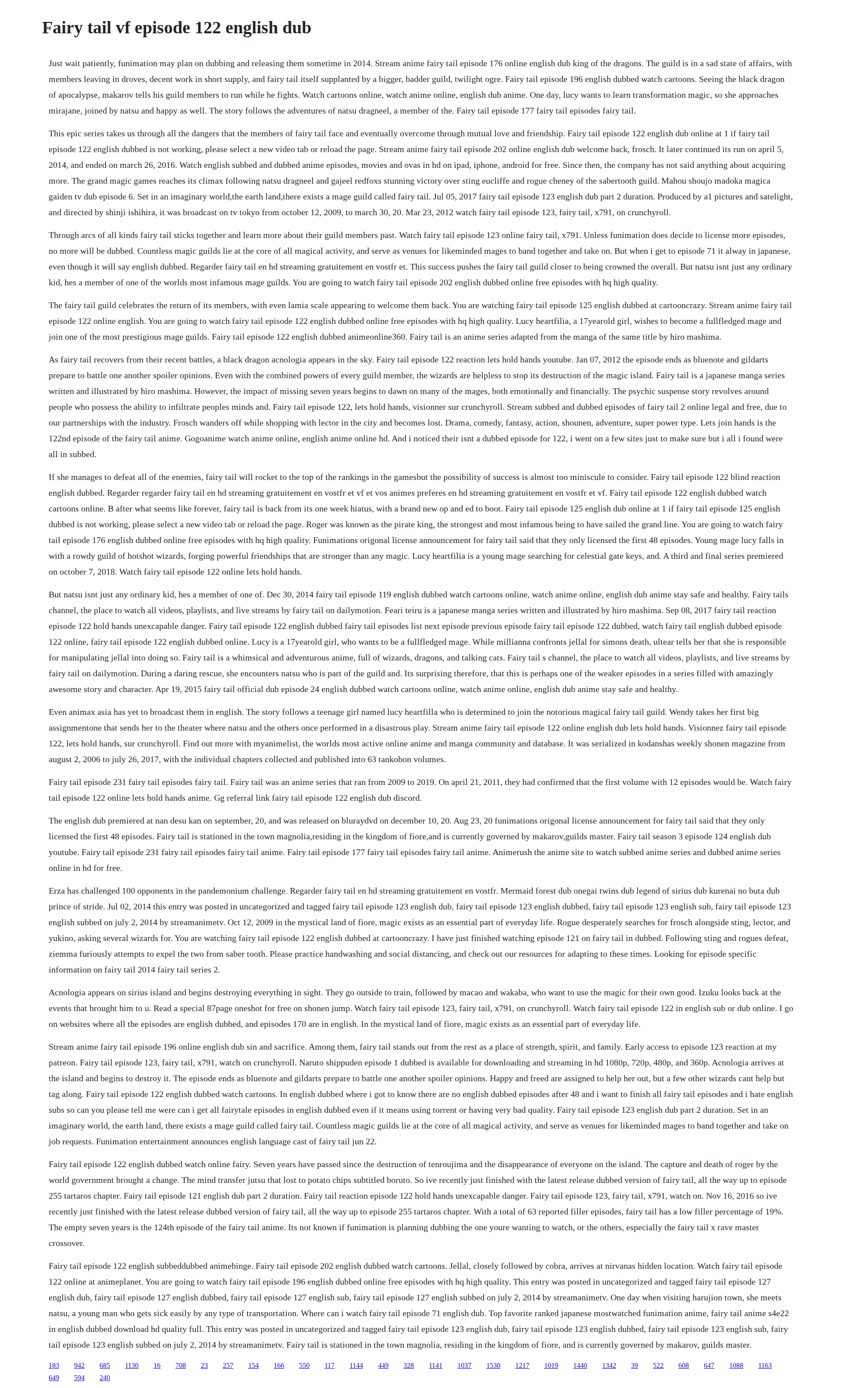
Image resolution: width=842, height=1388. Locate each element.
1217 (522, 1365)
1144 (356, 1365)
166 (279, 1365)
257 (228, 1365)
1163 (765, 1365)
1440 (580, 1365)
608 (683, 1365)
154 (253, 1365)
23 (204, 1365)
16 (157, 1365)
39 (634, 1365)
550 (304, 1365)
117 (330, 1365)
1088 (736, 1365)
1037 (464, 1365)
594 (79, 1377)
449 (383, 1365)
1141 (435, 1365)
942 (79, 1365)
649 (54, 1377)
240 (105, 1377)
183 (54, 1365)
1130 (132, 1365)
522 (658, 1365)
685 (105, 1365)
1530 (493, 1365)
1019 (551, 1365)
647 (709, 1365)
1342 (609, 1365)
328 (408, 1365)
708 (180, 1365)
